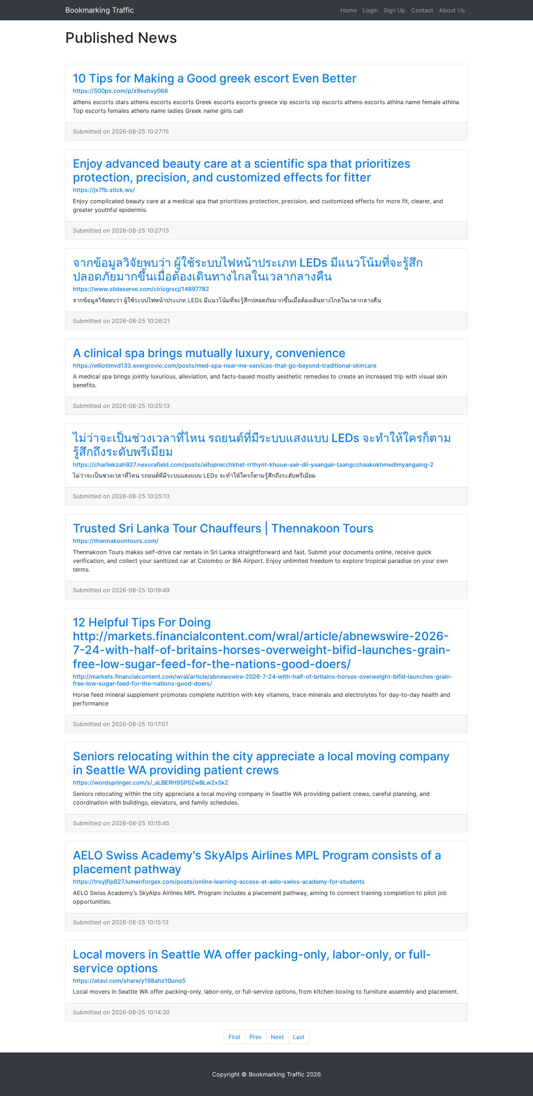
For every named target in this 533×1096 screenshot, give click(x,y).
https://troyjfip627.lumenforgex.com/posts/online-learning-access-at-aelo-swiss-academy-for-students (219, 881)
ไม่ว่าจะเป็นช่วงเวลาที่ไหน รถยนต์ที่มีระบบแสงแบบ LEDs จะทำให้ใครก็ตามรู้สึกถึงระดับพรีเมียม (262, 445)
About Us (452, 10)
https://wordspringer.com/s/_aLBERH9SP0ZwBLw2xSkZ (150, 782)
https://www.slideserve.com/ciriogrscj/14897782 (141, 289)
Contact (422, 10)
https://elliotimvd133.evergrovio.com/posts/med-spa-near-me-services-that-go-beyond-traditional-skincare (224, 365)
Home (348, 10)
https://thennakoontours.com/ (115, 540)
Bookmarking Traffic (99, 10)
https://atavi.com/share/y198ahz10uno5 (129, 980)
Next (277, 1036)
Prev (255, 1036)
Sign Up (394, 10)
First (234, 1036)
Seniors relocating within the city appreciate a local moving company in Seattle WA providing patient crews (261, 763)
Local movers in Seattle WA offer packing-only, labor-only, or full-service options (252, 961)
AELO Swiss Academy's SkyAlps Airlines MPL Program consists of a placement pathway (257, 862)
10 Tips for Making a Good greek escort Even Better (214, 78)
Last (299, 1036)
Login (370, 10)
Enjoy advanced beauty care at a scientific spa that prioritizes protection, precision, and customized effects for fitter (241, 170)
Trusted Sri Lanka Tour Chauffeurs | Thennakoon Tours (223, 528)
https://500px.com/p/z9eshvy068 (120, 90)
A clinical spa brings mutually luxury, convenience (209, 353)
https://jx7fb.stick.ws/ (104, 189)
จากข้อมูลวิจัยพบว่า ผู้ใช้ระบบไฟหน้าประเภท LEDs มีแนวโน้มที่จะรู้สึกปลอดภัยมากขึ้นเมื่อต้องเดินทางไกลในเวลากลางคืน (248, 269)
